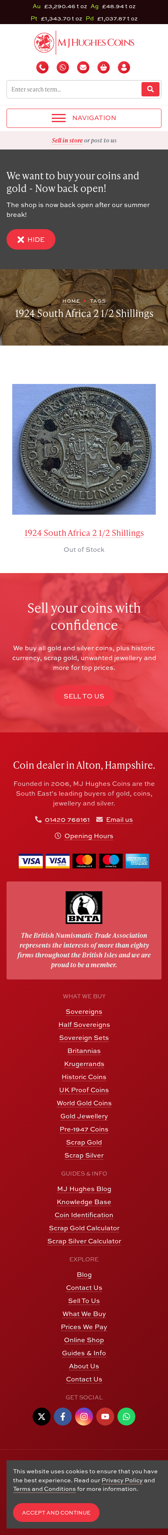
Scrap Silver (84, 1155)
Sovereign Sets (84, 1037)
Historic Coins (84, 1076)
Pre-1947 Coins (84, 1128)
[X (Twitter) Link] (42, 1417)
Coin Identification (84, 1214)
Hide (35, 239)
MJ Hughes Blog (84, 1188)
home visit (104, 140)
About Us (84, 1365)
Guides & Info (84, 1352)
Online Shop (84, 1339)
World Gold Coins (84, 1102)
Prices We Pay (84, 1326)
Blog (84, 1274)
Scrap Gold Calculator (84, 1227)
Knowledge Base (84, 1201)
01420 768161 (67, 819)
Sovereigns (84, 1011)
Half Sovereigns (84, 1024)
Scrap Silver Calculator (84, 1240)
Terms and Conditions (44, 1489)
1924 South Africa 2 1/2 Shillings (84, 533)
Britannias (84, 1050)
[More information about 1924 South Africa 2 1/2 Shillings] (83, 449)
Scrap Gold (84, 1142)
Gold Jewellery (84, 1115)
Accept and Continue (56, 1512)
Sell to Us (84, 696)
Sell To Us (84, 1300)
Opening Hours (88, 835)
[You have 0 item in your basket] (104, 67)
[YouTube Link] (105, 1417)
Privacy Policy (122, 1480)
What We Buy (84, 1313)
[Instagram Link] (84, 1417)
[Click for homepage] (84, 41)
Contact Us (84, 1287)
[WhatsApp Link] (126, 1417)
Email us (119, 819)
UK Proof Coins (84, 1089)
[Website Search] (150, 89)
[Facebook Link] (63, 1417)
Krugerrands (84, 1063)
